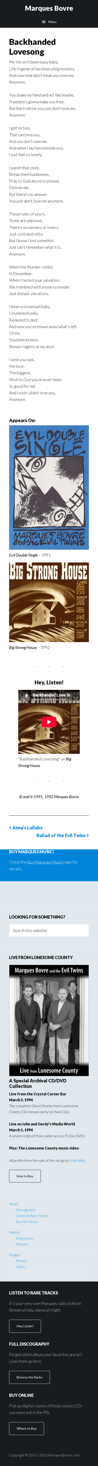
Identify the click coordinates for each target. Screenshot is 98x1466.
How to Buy (25, 1176)
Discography (26, 1210)
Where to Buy (26, 1428)
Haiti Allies (78, 1160)
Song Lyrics (24, 1238)
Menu (52, 22)
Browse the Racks (29, 1377)
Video (20, 1266)
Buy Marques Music (44, 861)
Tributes (22, 1244)
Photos (21, 1260)
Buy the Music (27, 1221)
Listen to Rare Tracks (32, 1215)
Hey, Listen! (25, 1326)
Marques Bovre (49, 8)
